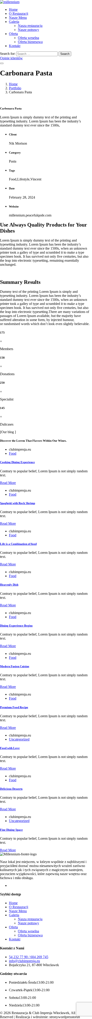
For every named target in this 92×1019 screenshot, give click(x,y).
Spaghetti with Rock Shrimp (17, 503)
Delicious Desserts (11, 788)
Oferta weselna (28, 38)
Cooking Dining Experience (17, 462)
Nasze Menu (18, 17)
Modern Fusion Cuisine (14, 666)
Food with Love (10, 748)
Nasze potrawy (28, 30)
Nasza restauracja (30, 26)
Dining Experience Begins (16, 625)
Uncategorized (19, 739)
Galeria (14, 22)
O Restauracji (18, 13)
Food (12, 453)
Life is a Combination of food (18, 544)
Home (13, 9)
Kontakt (14, 46)
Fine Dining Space (11, 829)
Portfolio (15, 88)
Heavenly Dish (9, 584)
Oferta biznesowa (30, 42)
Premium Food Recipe (14, 707)
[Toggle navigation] (2, 63)
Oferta (13, 34)
